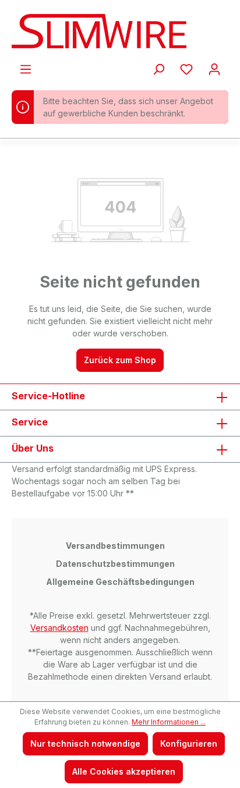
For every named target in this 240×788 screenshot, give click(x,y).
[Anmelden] (214, 69)
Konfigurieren (188, 743)
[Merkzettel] (186, 69)
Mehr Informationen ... (169, 722)
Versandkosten (59, 628)
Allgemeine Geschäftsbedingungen (120, 582)
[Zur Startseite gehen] (120, 31)
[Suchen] (158, 69)
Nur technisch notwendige (85, 743)
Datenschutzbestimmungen (115, 564)
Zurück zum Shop (120, 360)
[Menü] (26, 69)
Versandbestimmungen (115, 546)
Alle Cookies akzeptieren (123, 771)
